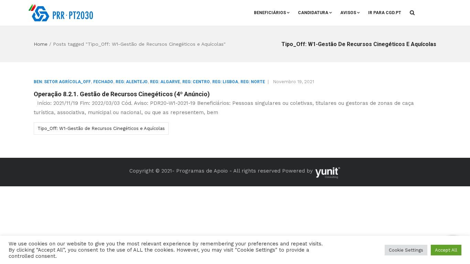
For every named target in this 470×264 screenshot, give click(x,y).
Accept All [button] (446, 250)
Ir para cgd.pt (384, 12)
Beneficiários (270, 12)
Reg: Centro (196, 81)
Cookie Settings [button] (406, 250)
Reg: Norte (253, 81)
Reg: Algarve (165, 81)
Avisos (348, 12)
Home (40, 44)
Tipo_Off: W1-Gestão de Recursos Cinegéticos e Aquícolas (101, 128)
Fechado (103, 81)
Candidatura (313, 12)
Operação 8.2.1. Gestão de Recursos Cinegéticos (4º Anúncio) (122, 94)
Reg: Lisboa (225, 81)
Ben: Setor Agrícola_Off (62, 81)
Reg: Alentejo (132, 81)
